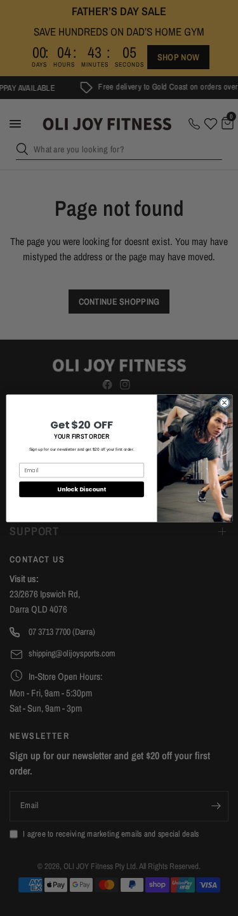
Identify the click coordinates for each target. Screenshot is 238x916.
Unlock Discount (81, 489)
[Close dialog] (224, 402)
